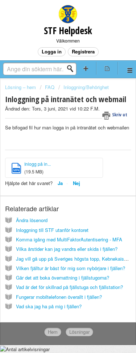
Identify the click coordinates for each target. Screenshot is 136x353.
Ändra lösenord (32, 220)
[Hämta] (55, 171)
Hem (53, 331)
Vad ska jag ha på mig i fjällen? (49, 306)
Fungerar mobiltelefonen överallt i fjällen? (59, 296)
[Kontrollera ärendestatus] (107, 68)
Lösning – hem (21, 87)
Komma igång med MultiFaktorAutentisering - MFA (69, 239)
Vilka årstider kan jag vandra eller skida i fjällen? (67, 248)
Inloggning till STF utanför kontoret (52, 229)
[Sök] (72, 68)
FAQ (50, 87)
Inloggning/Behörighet (86, 87)
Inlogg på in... (37, 164)
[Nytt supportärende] (85, 68)
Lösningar (79, 331)
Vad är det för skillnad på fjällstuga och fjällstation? (69, 287)
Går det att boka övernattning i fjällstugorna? (62, 277)
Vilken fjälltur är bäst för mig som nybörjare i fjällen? (70, 268)
